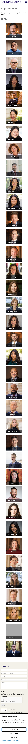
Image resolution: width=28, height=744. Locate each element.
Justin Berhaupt (12, 242)
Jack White (10, 603)
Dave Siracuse (11, 448)
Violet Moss (11, 191)
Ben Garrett (11, 569)
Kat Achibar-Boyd (12, 534)
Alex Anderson (11, 414)
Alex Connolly (11, 637)
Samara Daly (11, 139)
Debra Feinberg (12, 277)
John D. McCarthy (12, 225)
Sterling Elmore (12, 500)
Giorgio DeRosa (12, 36)
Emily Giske (11, 53)
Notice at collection (6, 740)
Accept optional (14, 729)
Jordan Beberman (12, 431)
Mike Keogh (11, 71)
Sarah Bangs (11, 294)
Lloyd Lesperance (12, 397)
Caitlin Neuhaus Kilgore (14, 620)
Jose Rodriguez (11, 380)
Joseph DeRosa (11, 345)
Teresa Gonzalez (12, 122)
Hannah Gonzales (12, 517)
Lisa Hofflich (11, 328)
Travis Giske (11, 466)
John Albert (11, 174)
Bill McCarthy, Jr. (12, 260)
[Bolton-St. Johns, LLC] (11, 2)
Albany (4, 710)
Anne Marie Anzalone (13, 156)
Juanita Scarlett (12, 88)
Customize (14, 737)
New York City (11, 709)
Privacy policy (15, 740)
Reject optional (14, 733)
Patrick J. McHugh (12, 105)
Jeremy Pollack (11, 655)
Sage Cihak (10, 586)
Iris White (10, 483)
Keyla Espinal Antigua (13, 363)
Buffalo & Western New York (15, 712)
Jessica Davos (11, 551)
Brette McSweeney (13, 311)
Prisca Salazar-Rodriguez (14, 208)
